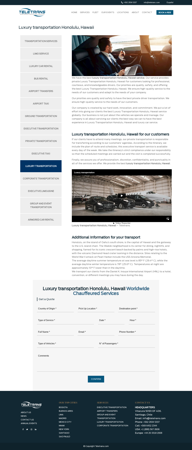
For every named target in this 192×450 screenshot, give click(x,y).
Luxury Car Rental (41, 66)
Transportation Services (41, 41)
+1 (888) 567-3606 (150, 429)
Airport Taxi (41, 103)
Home (74, 12)
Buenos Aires (66, 411)
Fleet (95, 12)
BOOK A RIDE (165, 13)
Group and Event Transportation (41, 205)
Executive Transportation (41, 128)
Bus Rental (41, 78)
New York (64, 429)
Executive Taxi (41, 153)
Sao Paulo (64, 437)
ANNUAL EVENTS (29, 423)
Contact (147, 12)
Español (170, 2)
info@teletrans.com (152, 2)
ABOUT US (26, 412)
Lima (61, 415)
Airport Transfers (41, 91)
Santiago (64, 433)
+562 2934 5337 (130, 2)
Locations (123, 12)
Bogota (63, 407)
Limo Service (41, 53)
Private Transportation (41, 141)
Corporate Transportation (41, 178)
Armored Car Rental (41, 220)
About (135, 12)
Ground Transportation (41, 116)
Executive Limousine (41, 191)
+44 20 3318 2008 (153, 433)
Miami (62, 426)
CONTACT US (27, 420)
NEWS (24, 416)
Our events (107, 12)
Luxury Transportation (41, 166)
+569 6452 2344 (149, 425)
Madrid (62, 418)
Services (85, 12)
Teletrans (124, 225)
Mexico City (65, 422)
